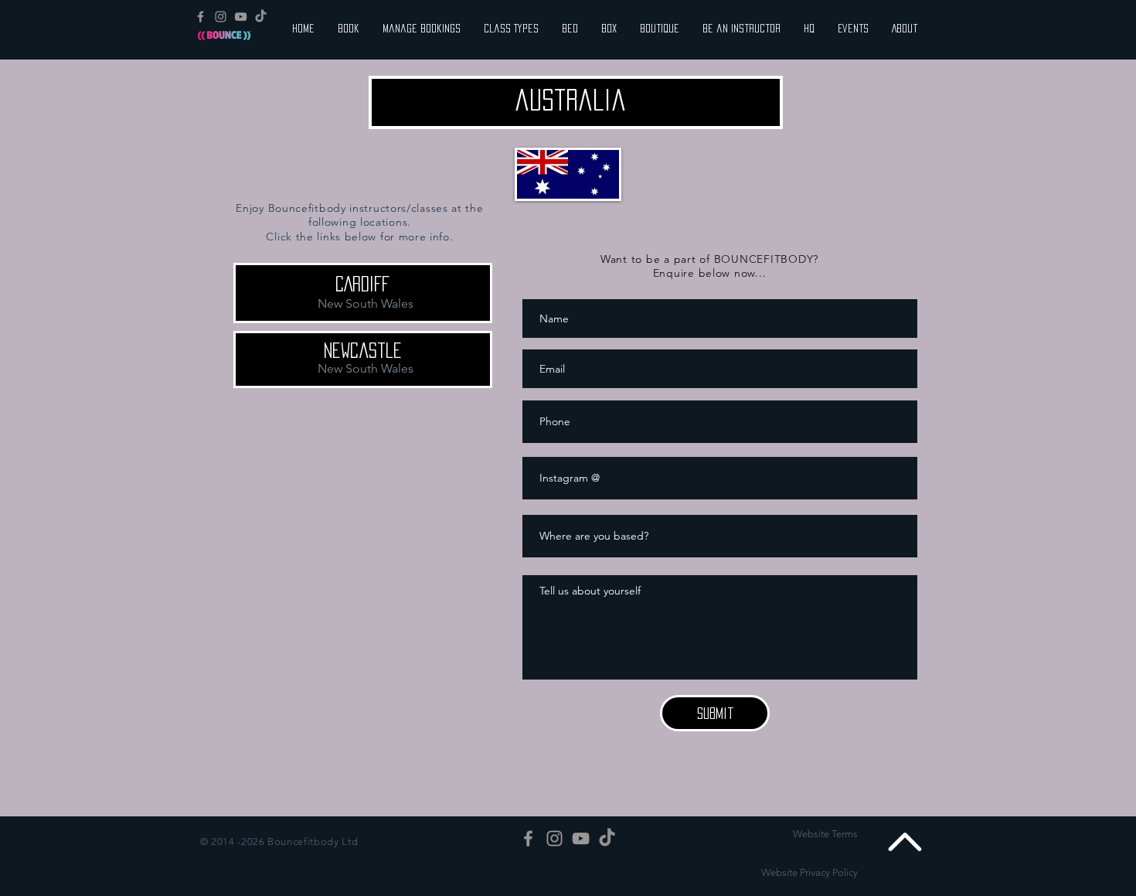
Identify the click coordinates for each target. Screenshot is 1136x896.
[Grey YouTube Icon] (240, 16)
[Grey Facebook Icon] (200, 16)
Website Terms (825, 834)
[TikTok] (260, 16)
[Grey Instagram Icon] (220, 16)
